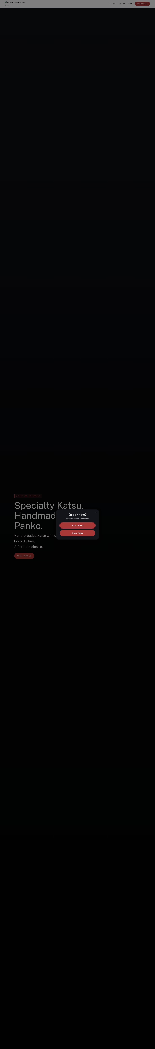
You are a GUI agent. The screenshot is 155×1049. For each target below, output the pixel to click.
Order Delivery (77, 525)
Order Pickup (77, 533)
